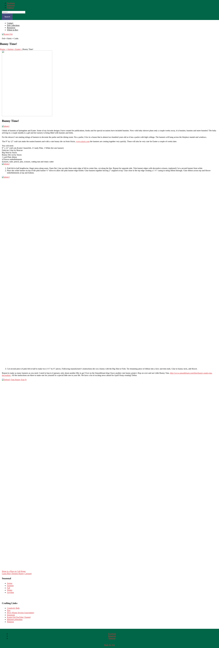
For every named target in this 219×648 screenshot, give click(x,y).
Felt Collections (13, 25)
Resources (11, 28)
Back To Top (109, 645)
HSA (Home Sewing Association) (20, 613)
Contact (10, 23)
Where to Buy (12, 30)
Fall (8, 588)
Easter (19, 49)
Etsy (9, 610)
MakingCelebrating (14, 619)
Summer (10, 586)
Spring (11, 49)
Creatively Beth (13, 608)
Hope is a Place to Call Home (14, 571)
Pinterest (10, 622)
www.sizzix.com (83, 141)
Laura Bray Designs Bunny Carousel (17, 574)
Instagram (11, 615)
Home (4, 49)
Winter (9, 590)
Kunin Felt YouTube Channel (19, 617)
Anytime (10, 592)
